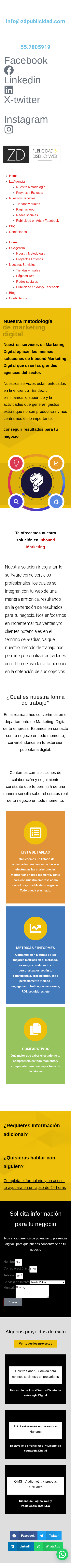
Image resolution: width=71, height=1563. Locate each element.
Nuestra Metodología (30, 187)
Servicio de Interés (17, 1282)
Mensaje (10, 1287)
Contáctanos (18, 232)
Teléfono (10, 1275)
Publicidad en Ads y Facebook (37, 220)
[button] (24, 1535)
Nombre (9, 1261)
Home (13, 176)
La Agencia (17, 181)
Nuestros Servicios (22, 198)
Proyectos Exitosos (29, 192)
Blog (12, 226)
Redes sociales (27, 215)
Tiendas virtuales (28, 204)
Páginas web (25, 209)
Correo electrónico (16, 1268)
